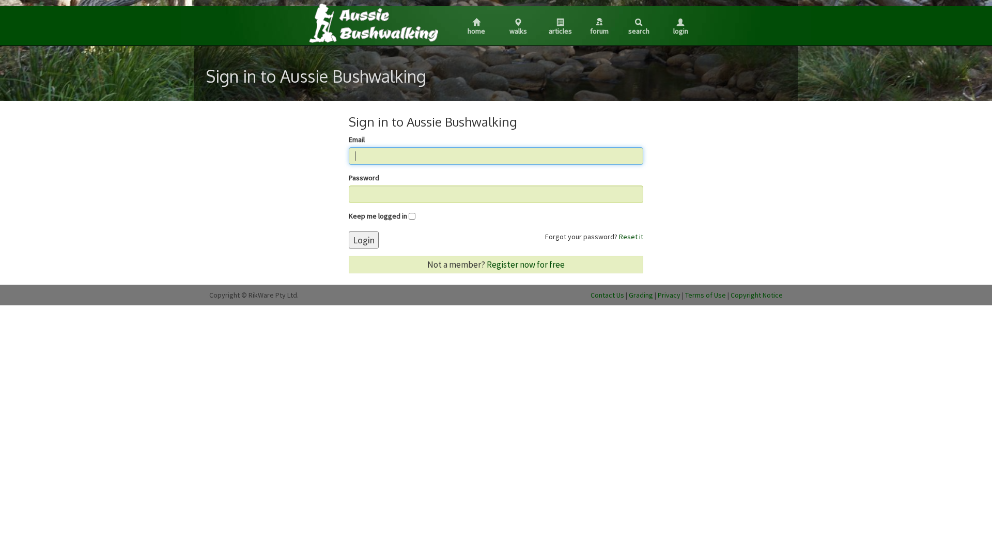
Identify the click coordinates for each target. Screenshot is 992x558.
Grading (641, 295)
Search (638, 31)
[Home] (373, 22)
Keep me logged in (378, 216)
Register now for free (526, 264)
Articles (560, 31)
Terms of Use (705, 295)
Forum (599, 31)
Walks (518, 31)
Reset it (631, 236)
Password (364, 177)
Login (680, 31)
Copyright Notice (757, 295)
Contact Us (607, 295)
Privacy (669, 295)
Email (357, 139)
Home (476, 31)
